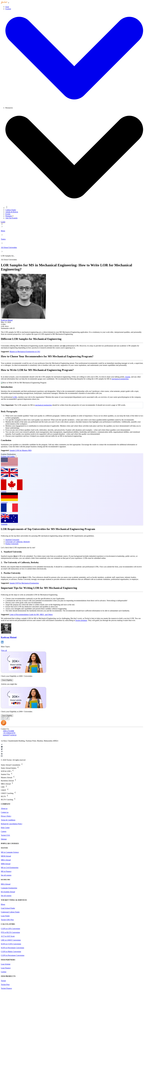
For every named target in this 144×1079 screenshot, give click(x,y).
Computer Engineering (9, 888)
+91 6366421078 (9, 733)
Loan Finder (5, 916)
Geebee (3, 972)
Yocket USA (5, 835)
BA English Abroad (8, 892)
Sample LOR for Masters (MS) (21, 450)
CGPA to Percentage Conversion (12, 955)
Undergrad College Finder (10, 912)
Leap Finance (6, 968)
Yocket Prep (5, 984)
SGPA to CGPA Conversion (11, 944)
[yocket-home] (3, 725)
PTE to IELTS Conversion (10, 932)
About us (4, 808)
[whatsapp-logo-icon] (72, 756)
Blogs (3, 231)
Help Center (5, 828)
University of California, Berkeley (17, 542)
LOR (15, 397)
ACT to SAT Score (8, 936)
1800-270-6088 (8, 731)
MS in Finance (6, 871)
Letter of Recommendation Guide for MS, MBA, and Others (31, 614)
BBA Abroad (5, 884)
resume (127, 377)
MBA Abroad (6, 860)
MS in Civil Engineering (9, 868)
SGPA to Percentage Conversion (12, 948)
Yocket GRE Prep (7, 920)
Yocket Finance (6, 988)
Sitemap (4, 839)
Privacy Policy (6, 816)
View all (4, 650)
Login (3, 222)
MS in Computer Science (10, 852)
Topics (3, 239)
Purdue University (12, 544)
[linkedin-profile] (2, 643)
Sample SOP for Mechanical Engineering (24, 583)
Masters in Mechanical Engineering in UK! (25, 352)
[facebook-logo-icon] (72, 745)
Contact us (4, 812)
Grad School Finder (8, 908)
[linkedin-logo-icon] (72, 754)
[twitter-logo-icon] (72, 749)
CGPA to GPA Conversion (10, 929)
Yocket (3, 981)
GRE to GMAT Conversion (11, 940)
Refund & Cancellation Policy (11, 824)
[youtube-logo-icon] (72, 747)
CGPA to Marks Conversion (11, 951)
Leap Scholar (5, 964)
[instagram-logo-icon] (72, 751)
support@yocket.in (9, 735)
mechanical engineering (120, 379)
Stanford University (12, 540)
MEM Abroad (6, 856)
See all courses (6, 875)
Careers (3, 831)
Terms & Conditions (8, 820)
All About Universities (9, 247)
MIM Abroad (5, 864)
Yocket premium (81, 620)
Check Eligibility (7, 680)
